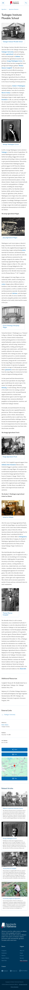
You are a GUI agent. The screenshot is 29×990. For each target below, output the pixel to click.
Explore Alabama (5, 958)
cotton (3, 284)
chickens (14, 293)
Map (16, 778)
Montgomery (23, 536)
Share (15, 749)
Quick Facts (4, 960)
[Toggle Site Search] (25, 2)
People (21, 953)
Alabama (17, 56)
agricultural (9, 54)
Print (16, 754)
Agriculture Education (13, 9)
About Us (22, 950)
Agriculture (4, 9)
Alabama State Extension (9, 464)
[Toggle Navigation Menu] (3, 2)
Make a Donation (23, 960)
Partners (22, 955)
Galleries (3, 955)
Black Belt (23, 669)
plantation (8, 369)
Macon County (6, 92)
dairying (4, 387)
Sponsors (22, 958)
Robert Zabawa (5, 724)
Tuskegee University (7, 52)
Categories (4, 950)
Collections (4, 953)
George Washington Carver (14, 61)
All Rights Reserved (23, 984)
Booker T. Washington (18, 86)
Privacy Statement (14, 987)
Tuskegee (4, 152)
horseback (4, 99)
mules (24, 250)
